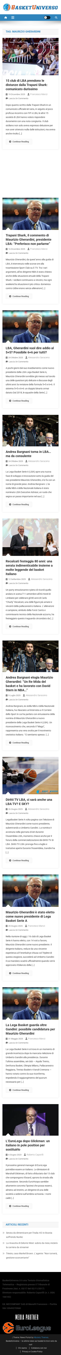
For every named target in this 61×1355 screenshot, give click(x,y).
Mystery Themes (41, 1337)
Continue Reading (21, 141)
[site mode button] (47, 17)
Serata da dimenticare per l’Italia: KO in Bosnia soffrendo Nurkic (29, 1235)
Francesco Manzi (38, 94)
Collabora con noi (39, 1348)
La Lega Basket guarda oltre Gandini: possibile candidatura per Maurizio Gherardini (30, 1029)
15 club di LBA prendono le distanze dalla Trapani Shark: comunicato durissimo (27, 85)
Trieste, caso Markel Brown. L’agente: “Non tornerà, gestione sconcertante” (31, 1255)
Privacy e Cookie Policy (32, 1351)
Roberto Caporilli (35, 1154)
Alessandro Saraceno (39, 357)
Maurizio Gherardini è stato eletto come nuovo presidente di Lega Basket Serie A (30, 916)
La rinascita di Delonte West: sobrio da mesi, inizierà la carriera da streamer (32, 1245)
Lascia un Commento (18, 98)
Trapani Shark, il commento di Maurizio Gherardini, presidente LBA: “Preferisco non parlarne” (28, 239)
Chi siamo (22, 1348)
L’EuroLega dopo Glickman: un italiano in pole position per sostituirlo (28, 1145)
